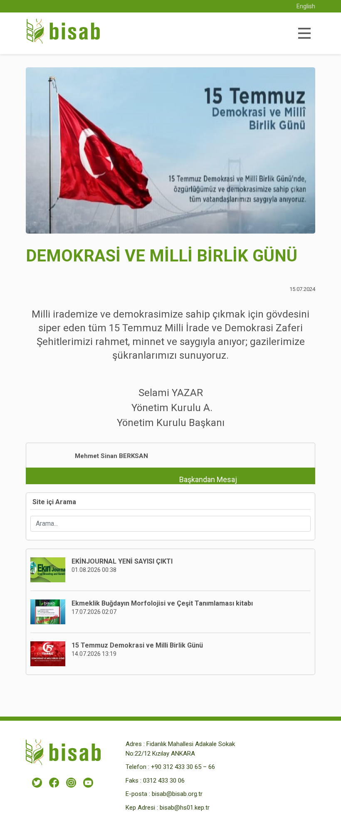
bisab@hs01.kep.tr (185, 807)
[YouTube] (88, 782)
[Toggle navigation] (304, 33)
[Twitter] (37, 782)
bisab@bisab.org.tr (177, 794)
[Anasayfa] (63, 33)
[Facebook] (54, 782)
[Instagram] (71, 782)
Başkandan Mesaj (208, 479)
